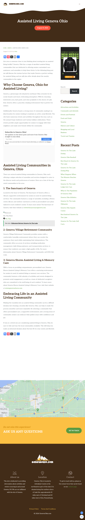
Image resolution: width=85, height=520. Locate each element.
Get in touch (74, 430)
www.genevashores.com (13, 288)
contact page (72, 487)
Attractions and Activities (70, 107)
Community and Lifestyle (69, 111)
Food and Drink (66, 118)
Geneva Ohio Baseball (68, 157)
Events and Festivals (68, 115)
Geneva (9, 48)
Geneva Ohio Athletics (68, 197)
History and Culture (68, 126)
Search (63, 87)
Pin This (8, 219)
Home (4, 48)
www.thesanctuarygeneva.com (35, 208)
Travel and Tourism (67, 136)
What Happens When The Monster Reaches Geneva (68, 177)
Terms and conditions (48, 509)
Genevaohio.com (16, 4)
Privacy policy (34, 509)
